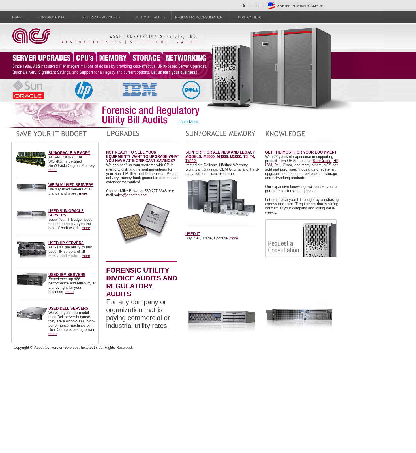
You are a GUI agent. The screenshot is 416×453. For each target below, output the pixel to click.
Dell (277, 165)
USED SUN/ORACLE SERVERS (66, 213)
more (52, 170)
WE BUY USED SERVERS (70, 185)
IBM (268, 165)
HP (335, 161)
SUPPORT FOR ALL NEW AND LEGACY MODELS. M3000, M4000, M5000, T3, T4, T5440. (220, 156)
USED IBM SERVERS (66, 275)
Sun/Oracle (322, 161)
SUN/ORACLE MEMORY (69, 153)
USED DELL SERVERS (68, 308)
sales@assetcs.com (131, 195)
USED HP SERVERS (66, 243)
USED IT (192, 234)
